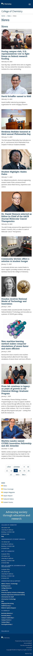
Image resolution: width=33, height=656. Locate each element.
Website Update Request (8, 608)
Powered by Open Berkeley (23, 641)
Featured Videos (8, 499)
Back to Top (28, 653)
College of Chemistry (11, 11)
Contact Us (4, 590)
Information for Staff (7, 597)
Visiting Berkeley (6, 624)
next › (18, 474)
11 (7, 471)
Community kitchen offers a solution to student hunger (15, 260)
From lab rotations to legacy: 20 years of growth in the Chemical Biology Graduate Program (15, 390)
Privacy (29, 647)
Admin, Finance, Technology (9, 583)
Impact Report (7, 496)
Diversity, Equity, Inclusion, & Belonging (12, 592)
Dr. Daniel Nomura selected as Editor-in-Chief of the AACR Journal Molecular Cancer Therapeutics (16, 217)
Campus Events (6, 620)
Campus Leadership (7, 618)
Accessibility (28, 643)
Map (2, 536)
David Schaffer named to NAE (16, 96)
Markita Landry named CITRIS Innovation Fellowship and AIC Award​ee (16, 443)
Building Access (5, 586)
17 (11, 474)
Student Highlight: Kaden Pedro (14, 172)
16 (29, 471)
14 (20, 471)
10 (28, 467)
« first (9, 466)
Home (3, 16)
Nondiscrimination (26, 645)
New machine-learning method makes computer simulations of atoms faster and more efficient (15, 345)
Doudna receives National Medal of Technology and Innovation (14, 301)
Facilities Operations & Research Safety (13, 594)
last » (24, 474)
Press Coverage (8, 489)
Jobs (2, 601)
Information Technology (8, 599)
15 (24, 471)
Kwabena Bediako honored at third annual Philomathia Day (16, 132)
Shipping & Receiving (7, 603)
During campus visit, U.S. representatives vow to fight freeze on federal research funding (15, 55)
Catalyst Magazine (9, 492)
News (9, 16)
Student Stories (8, 502)
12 (12, 471)
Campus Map (5, 622)
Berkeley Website (7, 613)
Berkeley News (6, 615)
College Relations (6, 588)
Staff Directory (6, 605)
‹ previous (17, 466)
